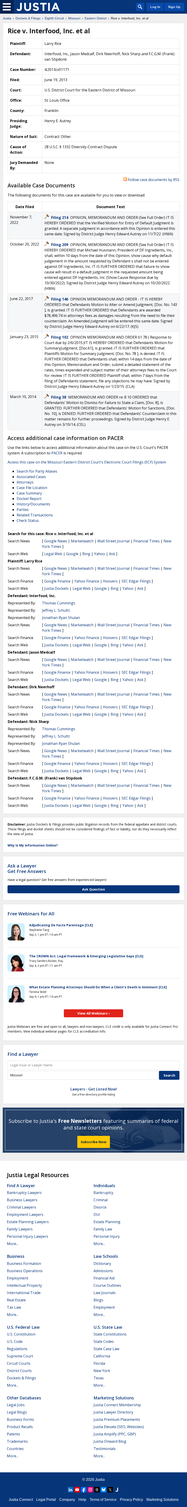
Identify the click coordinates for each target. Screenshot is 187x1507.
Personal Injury (107, 1236)
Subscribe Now (93, 1141)
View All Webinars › (93, 1013)
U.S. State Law (108, 1327)
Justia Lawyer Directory (113, 1412)
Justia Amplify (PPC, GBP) (115, 1434)
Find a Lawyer (23, 1054)
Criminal (101, 1199)
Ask (112, 553)
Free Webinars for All (31, 914)
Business (15, 1256)
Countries (15, 1448)
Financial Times (146, 541)
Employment (17, 1278)
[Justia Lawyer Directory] (116, 1489)
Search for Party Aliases (37, 471)
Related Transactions (35, 515)
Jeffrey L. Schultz (56, 610)
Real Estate (16, 1299)
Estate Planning (107, 1221)
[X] (110, 1489)
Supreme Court (20, 1356)
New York (102, 1370)
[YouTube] (77, 1489)
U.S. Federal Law (23, 1327)
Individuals (104, 1185)
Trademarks (17, 1441)
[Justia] (38, 7)
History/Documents (33, 504)
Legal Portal (46, 1500)
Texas (99, 1377)
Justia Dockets (56, 588)
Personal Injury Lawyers (27, 1236)
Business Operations (25, 1270)
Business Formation (24, 1263)
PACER (56, 453)
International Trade (24, 1292)
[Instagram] (90, 1489)
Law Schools (106, 1256)
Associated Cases (31, 476)
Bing (86, 553)
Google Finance (57, 581)
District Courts (19, 1370)
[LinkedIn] (70, 1489)
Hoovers (110, 581)
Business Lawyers (22, 1199)
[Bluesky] (103, 1489)
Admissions (103, 1270)
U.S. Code (15, 1341)
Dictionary (102, 1263)
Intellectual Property (24, 1285)
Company (67, 1500)
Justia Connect (21, 1500)
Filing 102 (60, 337)
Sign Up (174, 7)
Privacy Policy (131, 1500)
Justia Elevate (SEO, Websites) (119, 1426)
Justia (100, 1479)
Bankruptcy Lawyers (24, 1192)
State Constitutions (110, 1334)
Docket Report (29, 498)
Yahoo (99, 553)
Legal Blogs (17, 1412)
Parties (23, 509)
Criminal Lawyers (21, 1207)
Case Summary (29, 493)
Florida (99, 1363)
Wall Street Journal (113, 541)
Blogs (98, 1299)
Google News (55, 541)
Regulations (17, 1348)
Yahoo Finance (86, 581)
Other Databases (24, 1398)
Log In (155, 7)
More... (12, 1243)
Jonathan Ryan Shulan (61, 617)
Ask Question (93, 889)
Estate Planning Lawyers (28, 1221)
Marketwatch (82, 541)
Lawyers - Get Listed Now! (93, 1089)
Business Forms (20, 1419)
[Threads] (97, 1489)
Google (72, 553)
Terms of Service (103, 1500)
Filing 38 (59, 397)
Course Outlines (107, 1285)
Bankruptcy (103, 1192)
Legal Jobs (16, 1404)
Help (82, 1500)
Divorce (100, 1207)
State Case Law (106, 1348)
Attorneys (25, 482)
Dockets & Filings (21, 1377)
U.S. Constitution (21, 1334)
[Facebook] (83, 1489)
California (102, 1356)
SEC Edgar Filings (136, 581)
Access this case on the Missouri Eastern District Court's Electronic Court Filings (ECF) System (87, 462)
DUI (97, 1214)
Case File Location (32, 487)
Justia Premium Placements (117, 1419)
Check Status (28, 520)
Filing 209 (60, 244)
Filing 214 (60, 217)
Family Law (103, 1229)
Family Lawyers (20, 1229)
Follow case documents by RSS (153, 179)
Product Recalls (20, 1426)
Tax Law (14, 1307)
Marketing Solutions (114, 1398)
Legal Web (53, 553)
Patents (13, 1434)
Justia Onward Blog (110, 1441)
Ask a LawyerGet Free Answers (27, 868)
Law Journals (105, 1292)
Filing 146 (60, 299)
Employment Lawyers (25, 1214)
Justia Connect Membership (117, 1404)
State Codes (104, 1341)
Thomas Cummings (58, 603)
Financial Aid (104, 1278)
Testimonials (105, 1448)
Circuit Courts (18, 1363)
